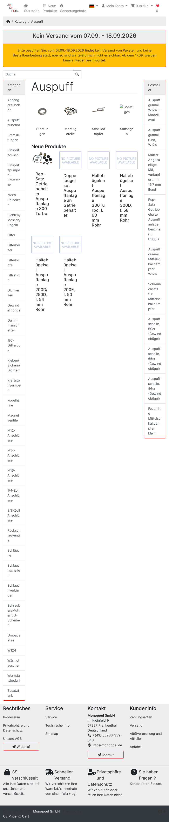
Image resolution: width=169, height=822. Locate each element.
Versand (136, 725)
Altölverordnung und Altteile (146, 736)
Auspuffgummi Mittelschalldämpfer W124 (154, 261)
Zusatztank (13, 693)
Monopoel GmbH (46, 811)
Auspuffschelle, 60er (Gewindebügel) (154, 329)
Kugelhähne (13, 402)
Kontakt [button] (107, 755)
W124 (11, 650)
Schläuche (13, 552)
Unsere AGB (12, 738)
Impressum (11, 717)
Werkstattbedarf (13, 677)
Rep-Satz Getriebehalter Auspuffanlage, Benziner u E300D (154, 219)
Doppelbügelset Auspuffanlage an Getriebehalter (70, 195)
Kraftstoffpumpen (14, 385)
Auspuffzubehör (13, 122)
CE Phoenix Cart (16, 816)
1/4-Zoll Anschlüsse (13, 495)
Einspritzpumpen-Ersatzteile (13, 175)
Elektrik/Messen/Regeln (13, 220)
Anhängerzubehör (13, 105)
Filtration (13, 277)
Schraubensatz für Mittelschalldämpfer (154, 296)
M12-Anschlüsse (13, 435)
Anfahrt (136, 747)
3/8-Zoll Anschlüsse (13, 515)
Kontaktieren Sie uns (146, 784)
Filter (11, 235)
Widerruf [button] (23, 746)
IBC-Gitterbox (14, 345)
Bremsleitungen (14, 137)
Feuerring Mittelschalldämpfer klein (154, 420)
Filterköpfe (13, 262)
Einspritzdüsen (13, 152)
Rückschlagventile (14, 535)
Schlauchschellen (13, 570)
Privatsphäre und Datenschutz (16, 727)
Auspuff (37, 21)
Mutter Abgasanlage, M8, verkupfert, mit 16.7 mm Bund (154, 172)
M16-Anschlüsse (13, 475)
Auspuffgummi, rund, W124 (154, 137)
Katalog (21, 21)
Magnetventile (13, 417)
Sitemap (51, 734)
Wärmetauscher (13, 662)
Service (51, 717)
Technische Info (57, 725)
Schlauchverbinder (13, 590)
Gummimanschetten (13, 325)
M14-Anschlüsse (13, 455)
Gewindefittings (13, 307)
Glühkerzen (13, 292)
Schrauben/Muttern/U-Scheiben (13, 615)
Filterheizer (13, 247)
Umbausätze (13, 637)
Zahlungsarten (141, 717)
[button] (94, 6)
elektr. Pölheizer (14, 200)
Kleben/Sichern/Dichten (13, 365)
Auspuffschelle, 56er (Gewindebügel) (154, 388)
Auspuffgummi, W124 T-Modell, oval (154, 110)
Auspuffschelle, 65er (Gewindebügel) (154, 359)
